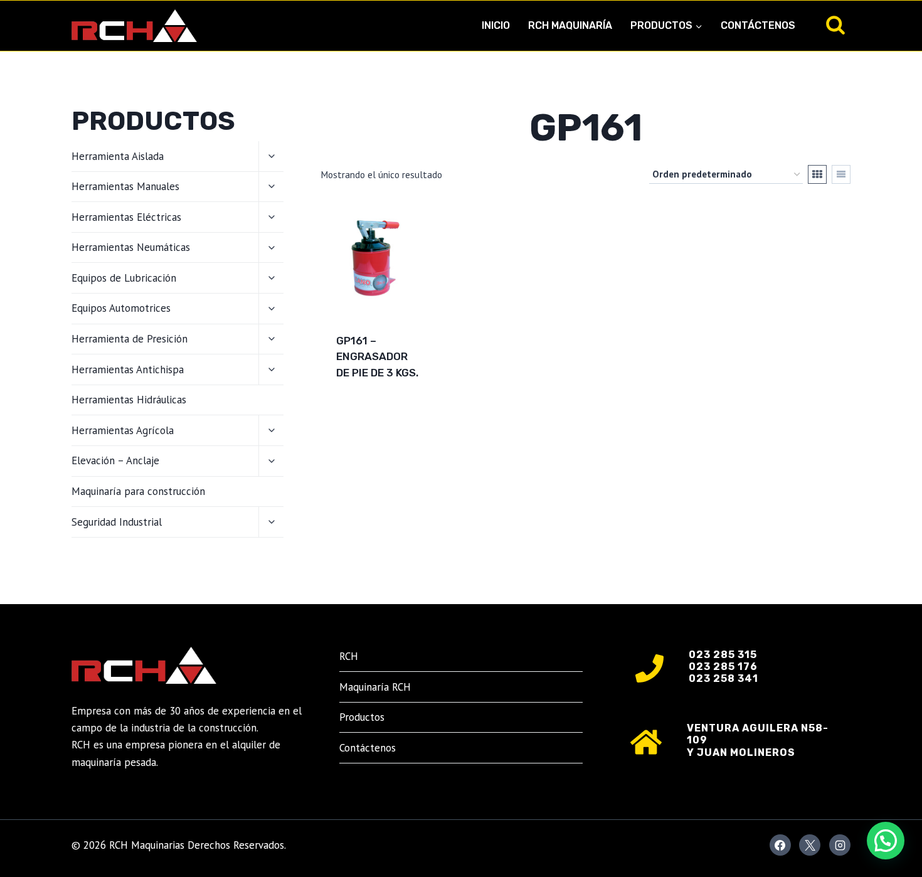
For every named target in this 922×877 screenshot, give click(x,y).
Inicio (496, 25)
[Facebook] (780, 845)
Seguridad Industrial (117, 522)
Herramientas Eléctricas (126, 217)
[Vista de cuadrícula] (817, 174)
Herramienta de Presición (130, 339)
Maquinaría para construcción (138, 491)
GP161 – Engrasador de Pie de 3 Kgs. (377, 356)
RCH (348, 656)
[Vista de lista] (841, 174)
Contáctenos (758, 25)
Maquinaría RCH (375, 687)
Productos (361, 717)
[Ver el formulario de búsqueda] (835, 26)
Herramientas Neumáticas (131, 247)
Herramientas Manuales (125, 186)
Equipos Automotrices (121, 308)
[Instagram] (839, 845)
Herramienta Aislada (118, 156)
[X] (809, 845)
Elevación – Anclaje (115, 460)
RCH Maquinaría (570, 25)
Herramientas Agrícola (123, 430)
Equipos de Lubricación (124, 278)
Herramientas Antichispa (128, 369)
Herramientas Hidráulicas (129, 400)
